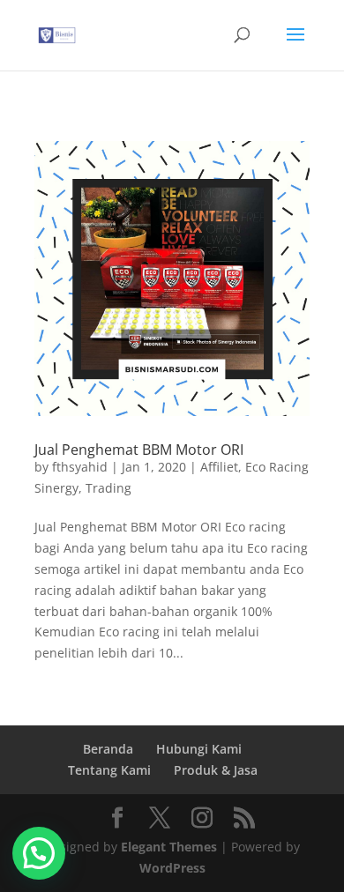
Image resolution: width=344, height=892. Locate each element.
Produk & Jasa (216, 770)
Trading (108, 487)
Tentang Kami (109, 770)
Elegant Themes (169, 846)
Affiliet (219, 466)
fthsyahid (80, 466)
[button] (38, 853)
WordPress (172, 867)
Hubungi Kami (199, 748)
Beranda (108, 748)
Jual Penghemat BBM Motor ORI (138, 449)
